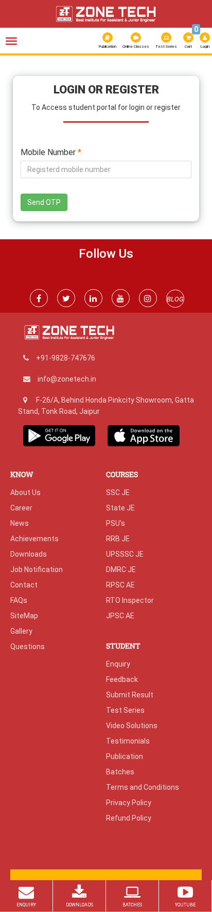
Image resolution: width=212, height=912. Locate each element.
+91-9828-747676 (65, 358)
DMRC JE (121, 569)
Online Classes (135, 46)
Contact (24, 585)
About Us (25, 492)
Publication (107, 46)
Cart (190, 39)
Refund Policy (128, 818)
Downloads (28, 554)
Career (21, 508)
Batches (120, 772)
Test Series (166, 46)
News (19, 523)
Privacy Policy (128, 803)
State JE (120, 508)
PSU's (115, 523)
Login (204, 46)
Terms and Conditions (142, 787)
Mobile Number (51, 152)
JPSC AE (120, 616)
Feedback (122, 679)
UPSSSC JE (125, 554)
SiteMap (24, 616)
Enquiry (118, 664)
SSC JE (118, 492)
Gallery (21, 631)
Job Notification (36, 569)
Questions (27, 646)
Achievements (34, 539)
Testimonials (128, 741)
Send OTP (44, 202)
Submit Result (129, 695)
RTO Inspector (130, 600)
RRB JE (118, 539)
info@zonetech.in (67, 379)
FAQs (18, 600)
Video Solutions (131, 725)
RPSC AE (120, 585)
